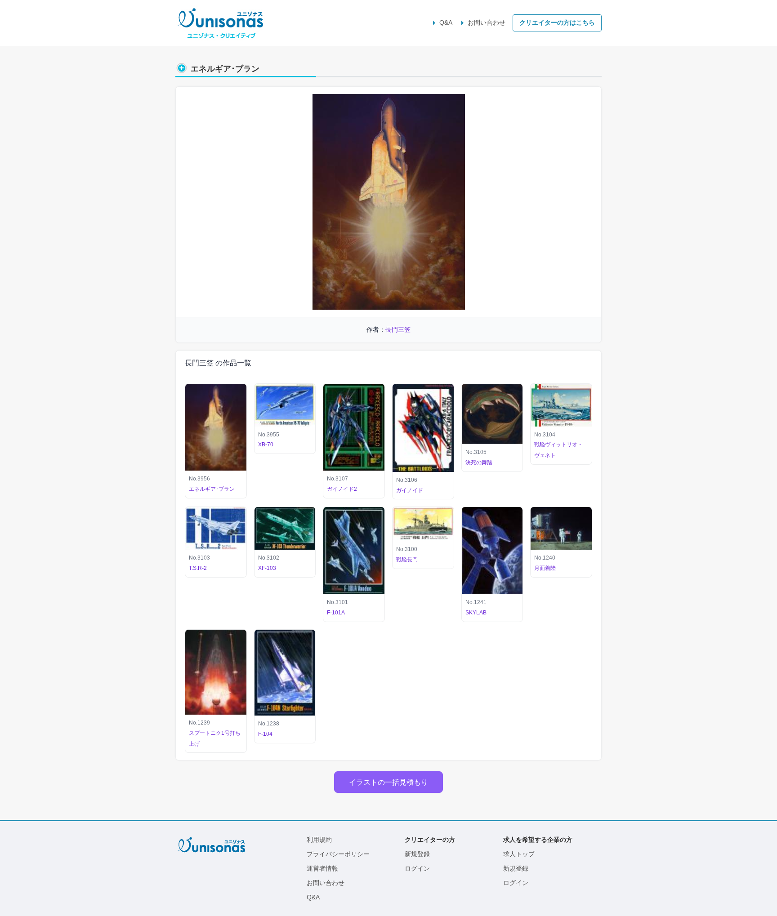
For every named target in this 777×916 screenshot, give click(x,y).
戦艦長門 (407, 559)
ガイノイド (409, 490)
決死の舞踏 (478, 462)
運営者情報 (322, 868)
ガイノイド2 (342, 489)
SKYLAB (476, 612)
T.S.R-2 (198, 568)
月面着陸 (545, 568)
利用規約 (319, 839)
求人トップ (519, 854)
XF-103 (267, 568)
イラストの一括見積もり (388, 782)
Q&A (445, 22)
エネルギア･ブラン (212, 489)
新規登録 (417, 854)
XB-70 (265, 444)
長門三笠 (398, 329)
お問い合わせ (486, 22)
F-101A (336, 612)
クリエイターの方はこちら (557, 22)
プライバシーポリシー (338, 854)
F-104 (265, 734)
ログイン (417, 868)
